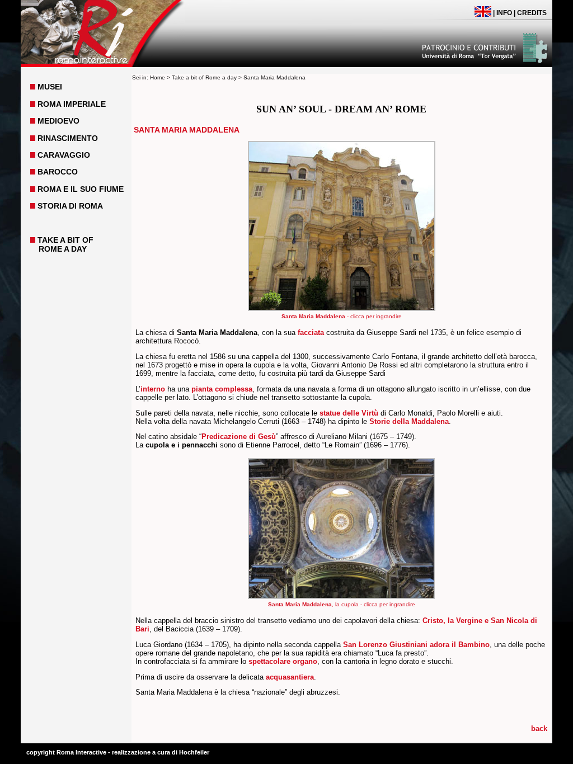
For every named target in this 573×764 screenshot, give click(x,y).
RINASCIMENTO (67, 138)
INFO (504, 13)
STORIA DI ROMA (70, 205)
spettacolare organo (282, 661)
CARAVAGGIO (63, 154)
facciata (311, 332)
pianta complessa (221, 389)
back (539, 728)
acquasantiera (290, 677)
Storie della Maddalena (409, 421)
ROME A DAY (63, 248)
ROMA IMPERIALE (71, 104)
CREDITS (532, 13)
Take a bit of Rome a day (204, 77)
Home (157, 77)
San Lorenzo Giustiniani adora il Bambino (416, 644)
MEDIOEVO (58, 120)
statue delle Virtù (349, 413)
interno (152, 389)
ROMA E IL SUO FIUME (80, 189)
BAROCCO (57, 171)
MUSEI (49, 86)
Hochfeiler (194, 752)
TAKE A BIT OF (65, 239)
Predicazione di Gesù (238, 436)
